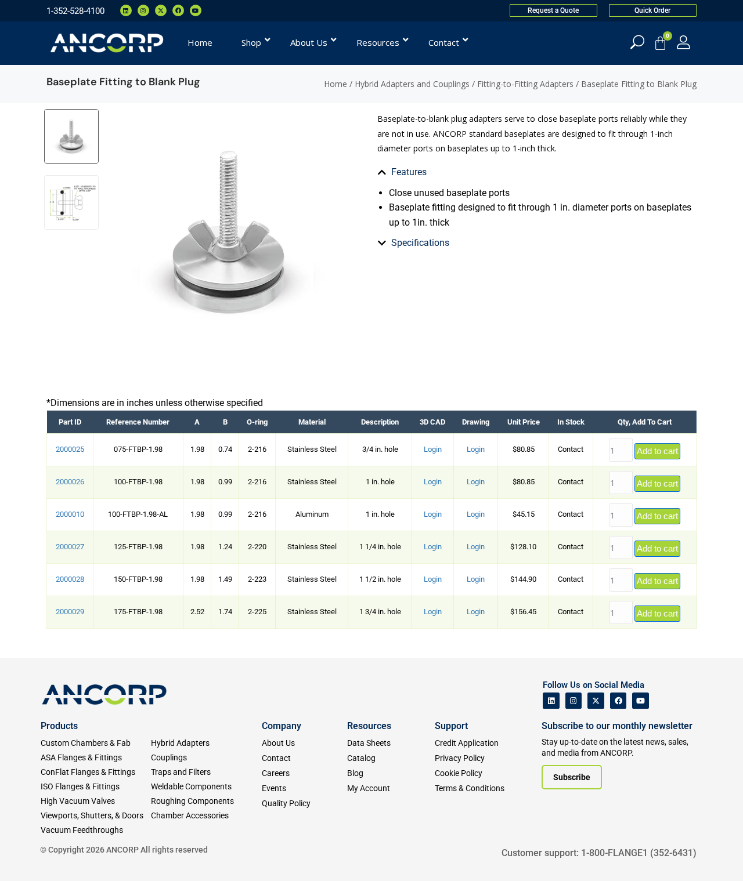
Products (59, 725)
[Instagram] (143, 10)
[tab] (537, 172)
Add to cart (657, 451)
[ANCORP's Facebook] (618, 701)
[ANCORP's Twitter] (595, 701)
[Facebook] (178, 10)
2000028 (70, 579)
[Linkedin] (126, 10)
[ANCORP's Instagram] (573, 701)
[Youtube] (195, 10)
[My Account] (683, 42)
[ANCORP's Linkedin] (551, 701)
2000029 (70, 611)
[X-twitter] (161, 10)
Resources (369, 725)
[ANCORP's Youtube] (640, 701)
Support (451, 725)
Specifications (420, 242)
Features (409, 171)
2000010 (70, 514)
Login (433, 449)
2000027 (70, 546)
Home (335, 83)
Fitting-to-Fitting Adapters (525, 83)
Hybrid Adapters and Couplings (412, 83)
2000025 (70, 449)
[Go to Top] (29, 855)
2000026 (70, 481)
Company (281, 725)
